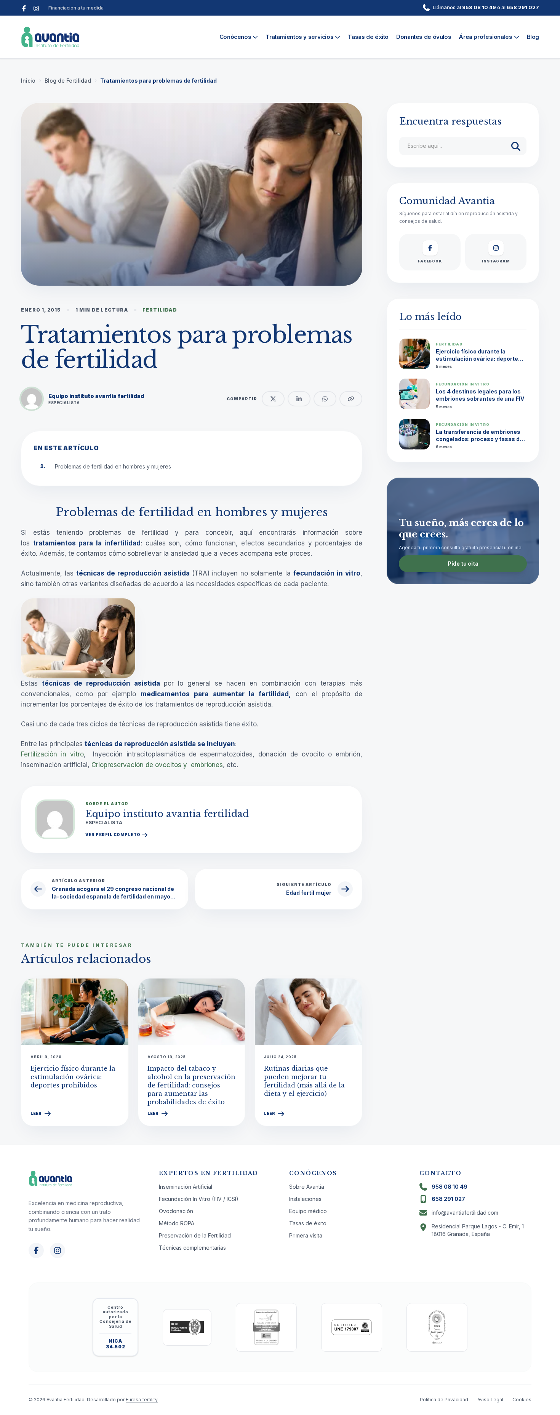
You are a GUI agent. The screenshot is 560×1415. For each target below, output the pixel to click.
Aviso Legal (490, 1399)
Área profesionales (485, 36)
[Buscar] (515, 146)
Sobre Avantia (306, 1186)
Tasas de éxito (368, 36)
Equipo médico (308, 1211)
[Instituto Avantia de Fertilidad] (50, 37)
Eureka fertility (142, 1399)
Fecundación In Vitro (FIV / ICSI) (198, 1199)
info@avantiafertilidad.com (465, 1212)
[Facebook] (24, 7)
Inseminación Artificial (185, 1186)
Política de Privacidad (444, 1399)
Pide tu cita (463, 563)
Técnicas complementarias (192, 1247)
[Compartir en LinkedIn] (299, 398)
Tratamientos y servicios (299, 36)
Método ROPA (176, 1223)
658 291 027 (523, 7)
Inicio (28, 80)
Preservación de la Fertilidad (195, 1235)
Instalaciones (305, 1199)
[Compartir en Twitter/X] (273, 398)
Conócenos (235, 36)
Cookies (521, 1399)
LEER (36, 1113)
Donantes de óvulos (423, 36)
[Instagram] (36, 7)
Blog (533, 36)
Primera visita (305, 1235)
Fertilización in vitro (52, 754)
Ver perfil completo (113, 834)
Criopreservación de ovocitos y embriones (157, 765)
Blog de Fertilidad (68, 80)
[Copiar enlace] (350, 398)
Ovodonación (176, 1211)
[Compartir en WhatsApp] (325, 398)
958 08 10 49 (479, 7)
